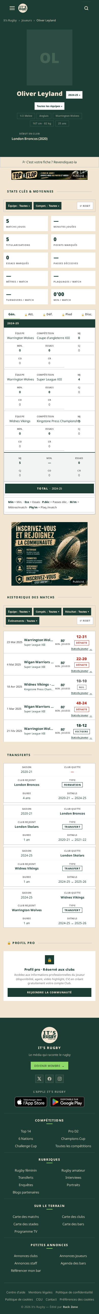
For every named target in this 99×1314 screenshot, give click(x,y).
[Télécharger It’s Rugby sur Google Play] (67, 1102)
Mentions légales (40, 1292)
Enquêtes (26, 1185)
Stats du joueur (81, 649)
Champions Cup (73, 1138)
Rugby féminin (26, 1170)
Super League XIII (34, 644)
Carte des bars (73, 1224)
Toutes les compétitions (73, 1146)
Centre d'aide (15, 1292)
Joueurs (27, 20)
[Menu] (12, 8)
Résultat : (77, 611)
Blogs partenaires (26, 1192)
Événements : (22, 621)
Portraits (73, 1185)
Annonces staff (25, 1263)
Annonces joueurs (73, 1255)
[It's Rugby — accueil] (22, 8)
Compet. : (47, 206)
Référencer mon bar (26, 1270)
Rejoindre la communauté (49, 992)
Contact (51, 1299)
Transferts (25, 1177)
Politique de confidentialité (74, 1292)
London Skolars (27, 826)
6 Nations (26, 1138)
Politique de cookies (19, 1299)
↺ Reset (85, 206)
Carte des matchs (26, 1216)
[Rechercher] (86, 8)
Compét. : (47, 611)
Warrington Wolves (27, 910)
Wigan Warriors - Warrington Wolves (54, 662)
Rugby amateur (73, 1170)
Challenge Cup (26, 1146)
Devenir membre (49, 1066)
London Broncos (26, 785)
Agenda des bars (73, 1263)
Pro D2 (73, 1131)
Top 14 (26, 1131)
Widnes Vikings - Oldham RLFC (48, 684)
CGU (39, 1299)
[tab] (12, 314)
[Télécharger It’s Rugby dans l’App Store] (31, 1102)
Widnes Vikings (27, 868)
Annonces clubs (26, 1255)
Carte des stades (25, 1224)
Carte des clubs (73, 1216)
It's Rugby (10, 20)
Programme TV (25, 1231)
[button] (49, 642)
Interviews (73, 1177)
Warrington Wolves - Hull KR (47, 640)
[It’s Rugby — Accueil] (49, 1035)
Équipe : (19, 206)
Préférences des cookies (77, 1299)
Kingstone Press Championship (43, 689)
